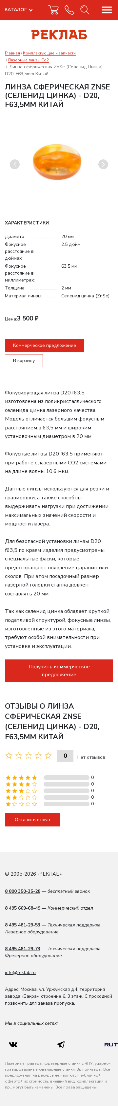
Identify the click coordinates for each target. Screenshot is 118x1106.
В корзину (24, 360)
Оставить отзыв (32, 820)
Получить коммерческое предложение (59, 670)
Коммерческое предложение (44, 345)
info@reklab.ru (20, 972)
